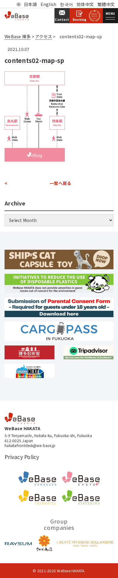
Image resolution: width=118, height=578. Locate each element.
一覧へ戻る (60, 183)
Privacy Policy (22, 457)
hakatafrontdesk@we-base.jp (30, 445)
